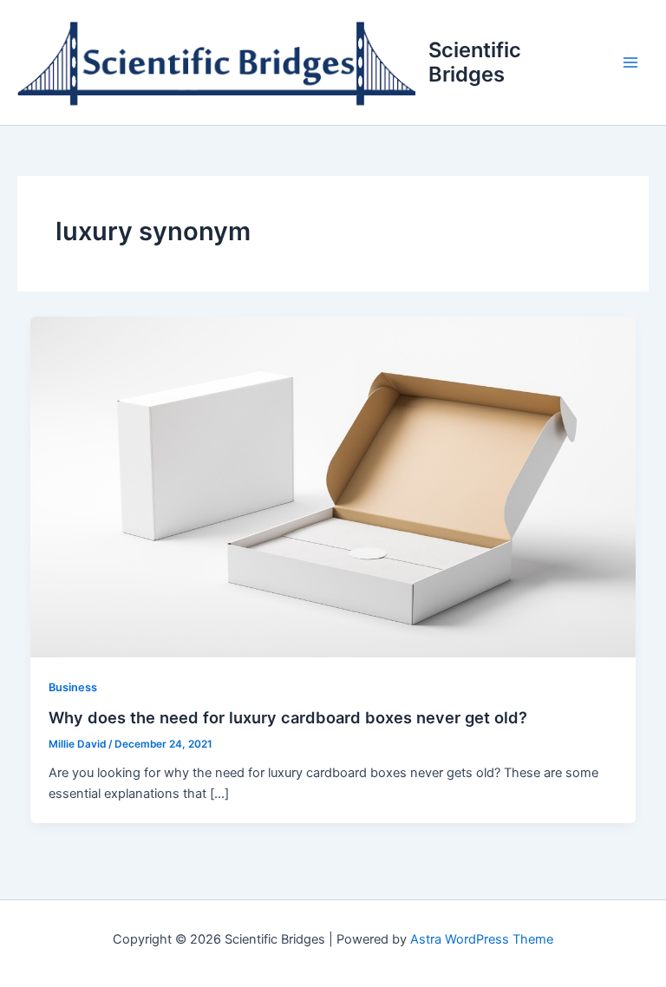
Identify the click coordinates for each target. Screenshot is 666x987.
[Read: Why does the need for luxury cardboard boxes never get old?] (333, 486)
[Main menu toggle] (630, 62)
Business (73, 687)
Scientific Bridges (474, 62)
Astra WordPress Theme (481, 939)
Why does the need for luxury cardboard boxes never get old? (288, 717)
